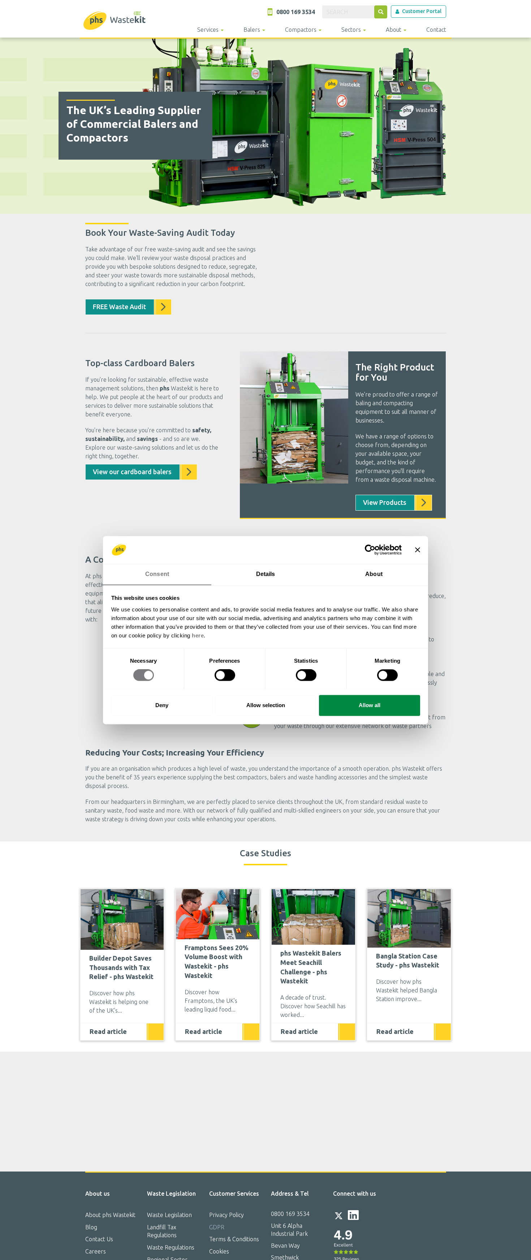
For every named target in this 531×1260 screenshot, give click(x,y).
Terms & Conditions (234, 1239)
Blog (91, 1227)
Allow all (369, 705)
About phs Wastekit (110, 1215)
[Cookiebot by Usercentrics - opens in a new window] (370, 549)
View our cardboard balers (132, 471)
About (394, 29)
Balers (252, 29)
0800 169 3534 (290, 1214)
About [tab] (374, 574)
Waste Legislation (169, 1215)
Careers (95, 1251)
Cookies (219, 1251)
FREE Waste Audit (119, 306)
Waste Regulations (170, 1247)
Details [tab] (265, 574)
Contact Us (99, 1239)
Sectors (351, 29)
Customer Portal (421, 11)
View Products (384, 502)
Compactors (301, 29)
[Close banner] (417, 549)
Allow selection (265, 705)
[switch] (225, 675)
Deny (161, 705)
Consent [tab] (157, 574)
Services (208, 29)
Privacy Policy (226, 1215)
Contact (436, 29)
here (198, 635)
